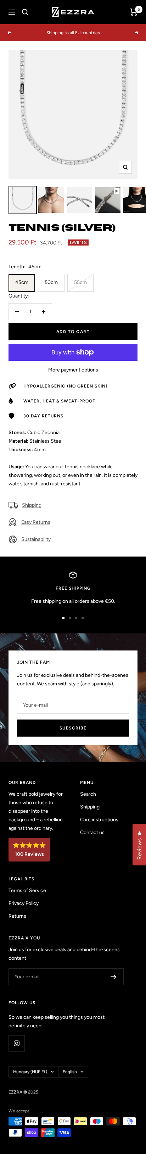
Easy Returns (35, 522)
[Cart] (133, 12)
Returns (17, 916)
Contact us (92, 832)
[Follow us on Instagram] (16, 1043)
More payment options (73, 370)
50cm (51, 282)
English (70, 1071)
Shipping (31, 505)
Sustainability (36, 539)
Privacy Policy (24, 903)
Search (88, 794)
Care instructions (99, 820)
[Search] (25, 12)
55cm (80, 282)
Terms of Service (27, 890)
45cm (21, 282)
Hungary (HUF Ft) (30, 1071)
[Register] (114, 976)
